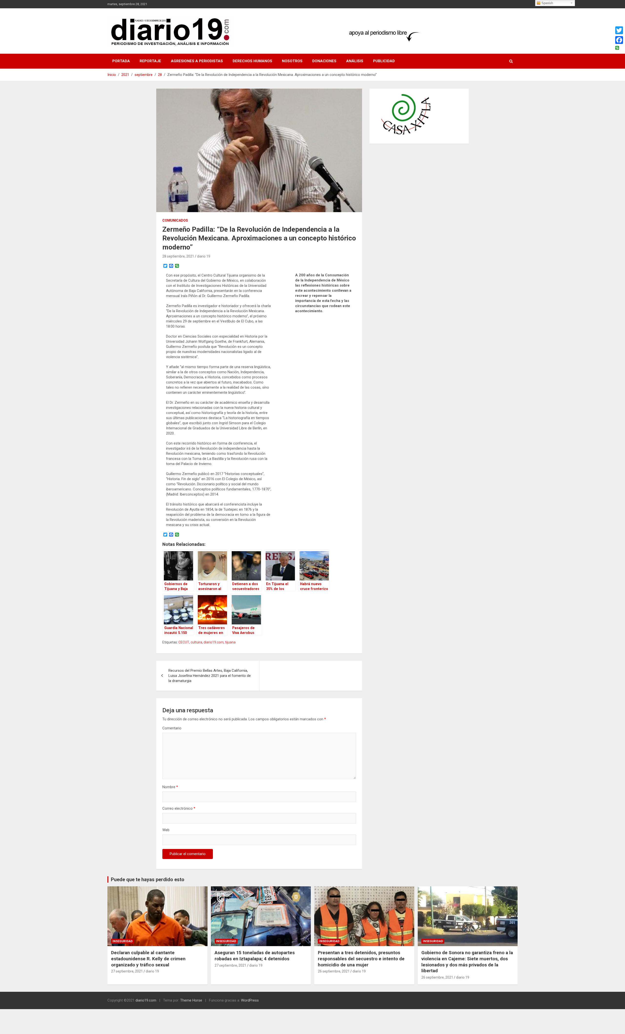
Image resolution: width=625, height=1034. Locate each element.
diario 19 (203, 256)
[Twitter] (619, 30)
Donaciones (324, 61)
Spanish (547, 3)
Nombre (170, 787)
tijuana (230, 642)
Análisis (354, 61)
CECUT (183, 642)
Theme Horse (191, 1000)
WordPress (250, 1000)
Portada (121, 61)
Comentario (171, 728)
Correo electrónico (178, 808)
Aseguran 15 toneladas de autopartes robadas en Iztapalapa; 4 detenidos (255, 956)
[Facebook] (619, 40)
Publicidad (384, 61)
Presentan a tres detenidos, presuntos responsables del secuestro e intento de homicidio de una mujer (361, 958)
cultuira (196, 642)
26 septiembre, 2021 (334, 971)
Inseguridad (123, 941)
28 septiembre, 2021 (178, 256)
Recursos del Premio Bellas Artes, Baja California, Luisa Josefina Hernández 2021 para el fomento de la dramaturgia (209, 675)
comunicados (175, 220)
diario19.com (214, 642)
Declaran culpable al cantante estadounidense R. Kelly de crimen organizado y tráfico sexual (148, 958)
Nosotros (292, 61)
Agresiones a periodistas (197, 61)
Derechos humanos (252, 61)
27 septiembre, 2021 (127, 971)
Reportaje (150, 61)
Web (165, 830)
